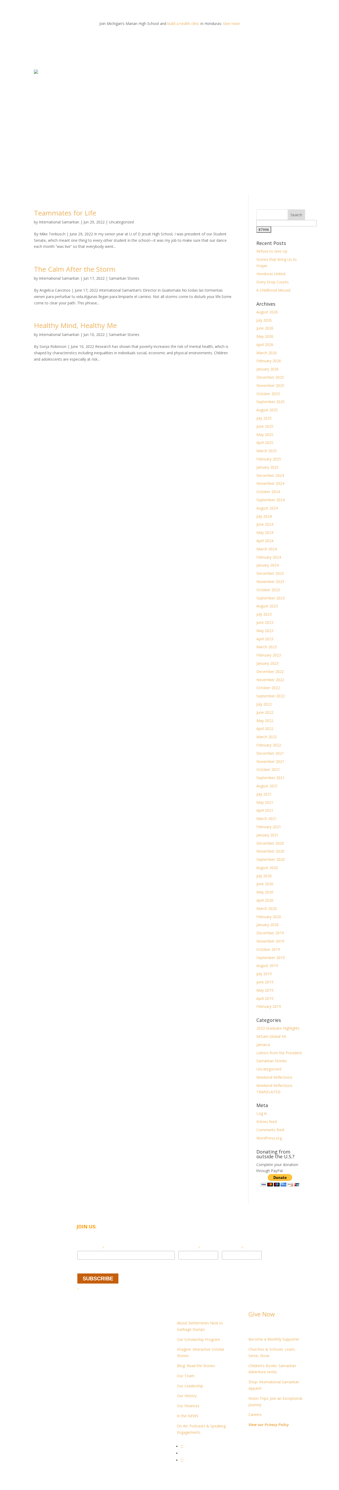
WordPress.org (269, 1138)
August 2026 (267, 311)
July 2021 (264, 794)
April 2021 (264, 810)
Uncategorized (121, 221)
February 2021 (268, 826)
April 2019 (264, 998)
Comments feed (270, 1129)
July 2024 (264, 516)
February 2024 (268, 557)
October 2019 (268, 949)
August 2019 (267, 965)
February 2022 (268, 745)
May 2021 (264, 802)
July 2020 (264, 875)
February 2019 (268, 1006)
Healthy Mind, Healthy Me (75, 325)
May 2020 (264, 892)
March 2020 (266, 908)
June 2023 (264, 622)
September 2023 (270, 598)
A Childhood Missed (273, 290)
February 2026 (268, 360)
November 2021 (270, 761)
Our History (187, 1395)
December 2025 (270, 377)
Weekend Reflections (274, 1077)
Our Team (185, 1375)
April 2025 (264, 442)
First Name (189, 1247)
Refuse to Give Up (271, 251)
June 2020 (264, 883)
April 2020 (264, 900)
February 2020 (268, 916)
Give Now (261, 1314)
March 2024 (266, 548)
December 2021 (270, 753)
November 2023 (270, 581)
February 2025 (268, 458)
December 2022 (270, 671)
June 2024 (264, 524)
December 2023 (270, 573)
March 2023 (266, 646)
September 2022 (270, 695)
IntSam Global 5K (271, 1036)
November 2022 (270, 679)
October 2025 (268, 393)
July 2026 (264, 320)
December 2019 (270, 932)
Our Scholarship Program (198, 1339)
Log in (261, 1113)
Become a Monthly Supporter (273, 1339)
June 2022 (264, 712)
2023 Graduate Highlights (278, 1028)
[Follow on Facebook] (182, 1446)
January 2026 (267, 369)
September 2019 (270, 957)
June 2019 (264, 981)
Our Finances (188, 1405)
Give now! (231, 23)
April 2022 (264, 728)
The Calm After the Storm (74, 269)
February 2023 (268, 655)
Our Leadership (190, 1385)
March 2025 (266, 450)
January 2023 (267, 663)
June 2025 (264, 426)
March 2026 (266, 352)
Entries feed (266, 1121)
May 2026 (264, 336)
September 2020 (270, 859)
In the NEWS (187, 1415)
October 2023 (268, 589)
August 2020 (267, 867)
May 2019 (264, 990)
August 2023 (267, 605)
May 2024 (264, 532)
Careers (255, 1414)
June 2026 (264, 328)
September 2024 (270, 499)
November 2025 (270, 385)
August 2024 (267, 508)
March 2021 (266, 818)
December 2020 (270, 843)
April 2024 (264, 540)
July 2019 (264, 973)
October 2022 (268, 687)
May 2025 (264, 434)
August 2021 (267, 785)
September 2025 (270, 401)
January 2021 (267, 834)
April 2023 (264, 638)
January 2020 (267, 924)
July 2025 (264, 418)
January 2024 (267, 565)
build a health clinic (183, 23)
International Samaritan (59, 221)
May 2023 (264, 630)
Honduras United (270, 273)
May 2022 (264, 720)
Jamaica (263, 1044)
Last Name (232, 1247)
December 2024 (270, 475)
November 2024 (270, 483)
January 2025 (267, 467)
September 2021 (270, 777)
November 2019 (270, 941)
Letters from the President (279, 1052)
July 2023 (264, 614)
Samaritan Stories (124, 278)
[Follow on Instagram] (182, 1460)
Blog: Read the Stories (196, 1365)
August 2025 (267, 409)
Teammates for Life (65, 213)
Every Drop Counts (272, 281)
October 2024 (268, 491)
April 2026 (264, 344)
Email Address (90, 1247)
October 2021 (268, 769)
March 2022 (266, 736)
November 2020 (270, 851)
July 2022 (264, 704)
